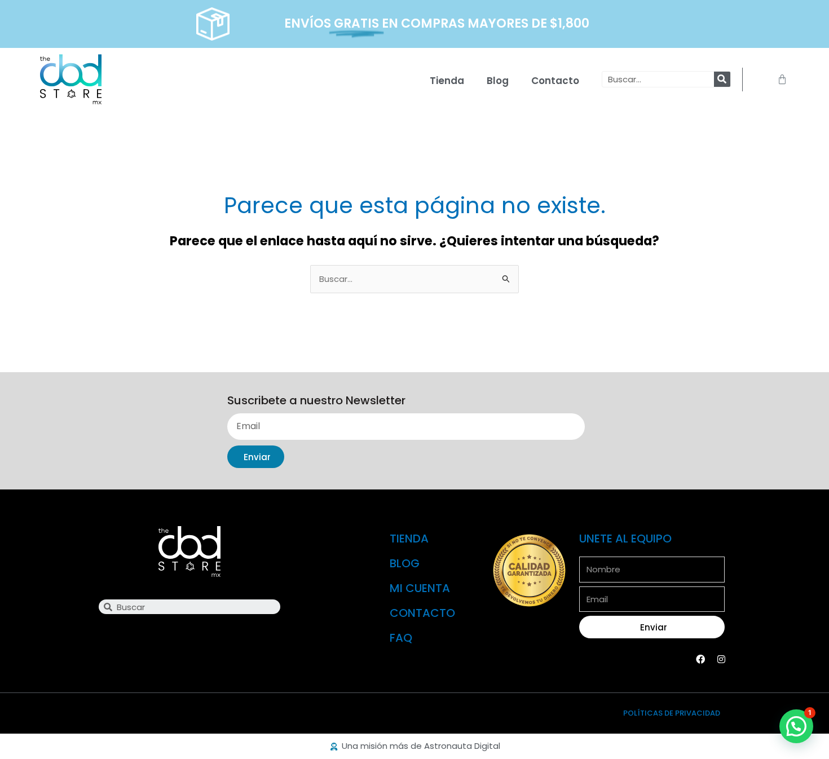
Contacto (555, 80)
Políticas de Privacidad (671, 713)
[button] (796, 726)
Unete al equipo (625, 538)
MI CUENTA (420, 588)
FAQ (401, 638)
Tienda (447, 80)
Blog (498, 80)
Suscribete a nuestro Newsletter (316, 401)
